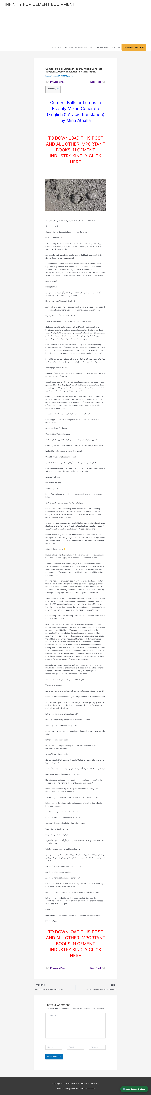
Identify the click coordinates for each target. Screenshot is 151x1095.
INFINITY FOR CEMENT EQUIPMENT (40, 4)
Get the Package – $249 (134, 47)
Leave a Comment (52, 76)
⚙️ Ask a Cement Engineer (134, 1089)
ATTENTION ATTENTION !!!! (108, 47)
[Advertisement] (75, 26)
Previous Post (57, 82)
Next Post (95, 82)
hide (57, 89)
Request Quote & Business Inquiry (79, 47)
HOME (62, 76)
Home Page (56, 47)
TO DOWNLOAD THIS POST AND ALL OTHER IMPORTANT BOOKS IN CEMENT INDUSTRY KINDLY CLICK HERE (75, 149)
